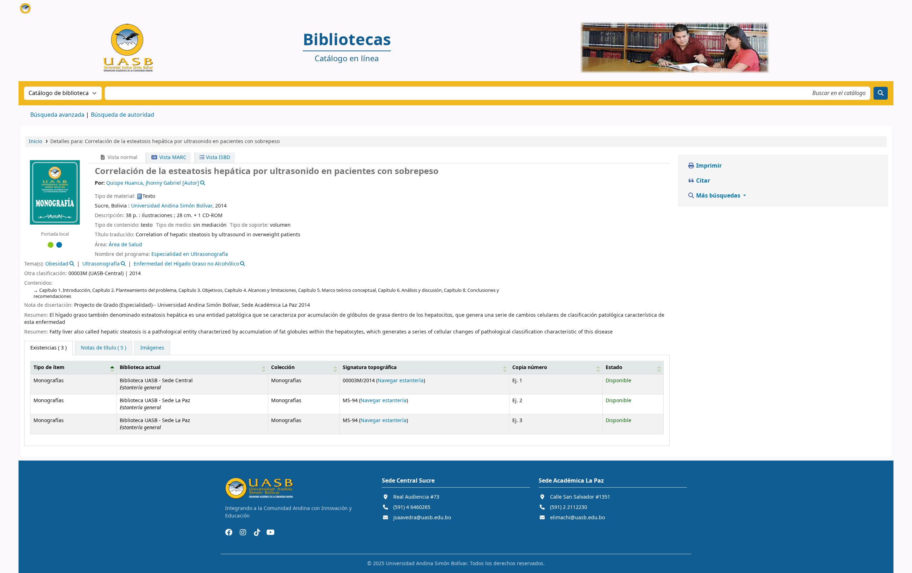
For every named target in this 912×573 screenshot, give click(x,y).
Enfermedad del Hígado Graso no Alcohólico (186, 264)
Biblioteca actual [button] (140, 367)
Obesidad (56, 264)
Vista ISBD (217, 157)
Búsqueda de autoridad (122, 115)
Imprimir (708, 166)
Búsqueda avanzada (57, 115)
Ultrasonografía (101, 264)
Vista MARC (172, 157)
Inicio (35, 141)
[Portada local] (55, 192)
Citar (702, 181)
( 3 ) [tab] (48, 348)
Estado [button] (614, 367)
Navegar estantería (401, 380)
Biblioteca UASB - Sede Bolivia (38, 10)
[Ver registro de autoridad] (202, 183)
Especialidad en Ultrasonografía (189, 254)
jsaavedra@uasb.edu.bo (422, 517)
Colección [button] (283, 367)
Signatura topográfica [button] (370, 367)
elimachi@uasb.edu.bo (577, 517)
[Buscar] (880, 93)
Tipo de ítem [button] (48, 367)
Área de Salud (125, 244)
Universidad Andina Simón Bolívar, (172, 206)
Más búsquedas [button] (718, 195)
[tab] (103, 348)
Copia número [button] (529, 367)
